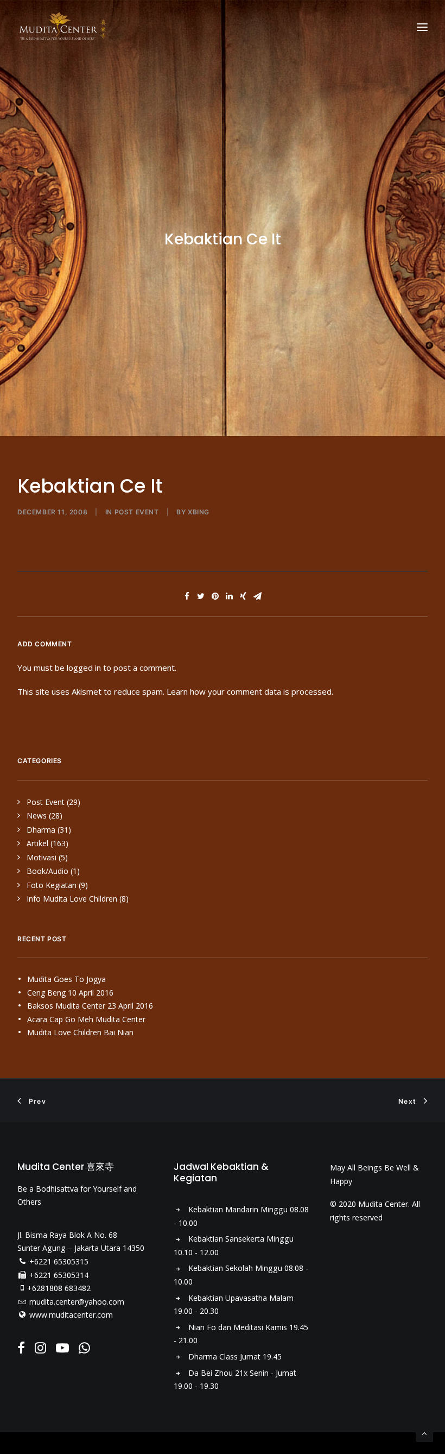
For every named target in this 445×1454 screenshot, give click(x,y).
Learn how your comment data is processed (249, 691)
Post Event (137, 512)
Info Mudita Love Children (72, 898)
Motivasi (41, 857)
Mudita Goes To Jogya (66, 979)
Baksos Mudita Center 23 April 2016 (90, 1005)
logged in (84, 667)
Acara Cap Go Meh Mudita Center (86, 1019)
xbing (198, 512)
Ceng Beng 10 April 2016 (70, 992)
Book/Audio (47, 871)
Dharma (41, 829)
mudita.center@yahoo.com (76, 1301)
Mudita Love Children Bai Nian (80, 1032)
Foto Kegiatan (52, 885)
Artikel (37, 843)
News (37, 815)
